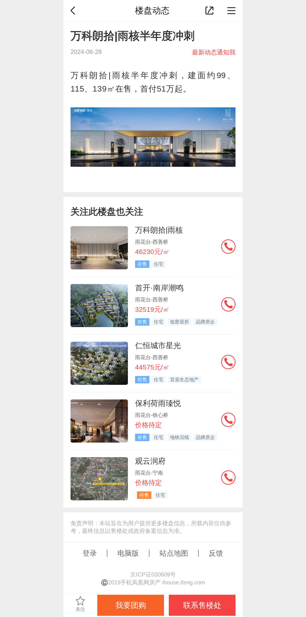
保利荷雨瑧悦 (158, 403)
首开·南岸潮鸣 (159, 287)
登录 (89, 553)
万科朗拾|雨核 (159, 230)
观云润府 (150, 461)
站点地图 (173, 553)
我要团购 (130, 605)
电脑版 (128, 553)
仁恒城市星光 (158, 345)
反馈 (216, 553)
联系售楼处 (202, 605)
